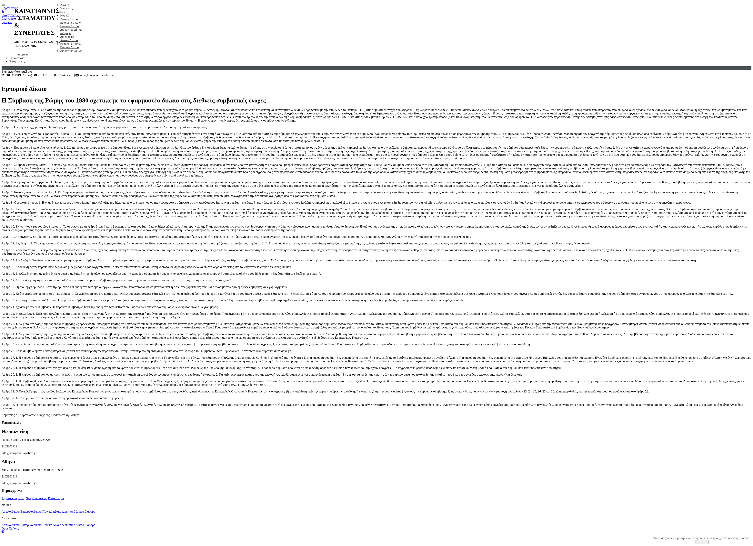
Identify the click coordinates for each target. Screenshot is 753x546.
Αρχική (64, 4)
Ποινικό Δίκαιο (69, 26)
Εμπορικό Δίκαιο (70, 22)
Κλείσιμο (702, 542)
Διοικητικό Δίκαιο (71, 29)
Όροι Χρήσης (10, 528)
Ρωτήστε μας (17, 61)
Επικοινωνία (17, 57)
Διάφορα (65, 33)
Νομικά (64, 15)
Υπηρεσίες (66, 8)
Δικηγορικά (67, 36)
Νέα (62, 12)
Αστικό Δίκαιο (69, 19)
